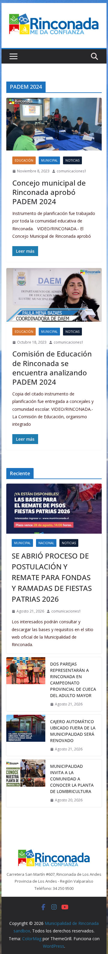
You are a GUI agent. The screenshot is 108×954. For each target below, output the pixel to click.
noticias (72, 160)
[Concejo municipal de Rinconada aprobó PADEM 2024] (53, 124)
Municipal (49, 160)
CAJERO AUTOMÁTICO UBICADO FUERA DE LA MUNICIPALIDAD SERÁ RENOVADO (72, 731)
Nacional (46, 543)
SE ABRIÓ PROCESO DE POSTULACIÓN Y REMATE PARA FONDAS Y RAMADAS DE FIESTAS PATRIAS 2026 (52, 577)
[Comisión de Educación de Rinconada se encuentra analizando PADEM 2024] (53, 295)
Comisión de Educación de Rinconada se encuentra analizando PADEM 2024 (52, 368)
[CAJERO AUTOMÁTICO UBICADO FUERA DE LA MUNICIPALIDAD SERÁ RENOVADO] (25, 735)
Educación (24, 160)
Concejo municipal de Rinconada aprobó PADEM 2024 (49, 192)
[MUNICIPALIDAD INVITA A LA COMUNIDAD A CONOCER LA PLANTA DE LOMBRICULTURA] (25, 783)
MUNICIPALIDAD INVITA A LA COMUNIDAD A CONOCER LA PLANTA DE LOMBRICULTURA (72, 778)
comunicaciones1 (71, 171)
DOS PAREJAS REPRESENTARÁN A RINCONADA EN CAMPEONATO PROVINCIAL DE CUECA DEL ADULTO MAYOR (73, 679)
